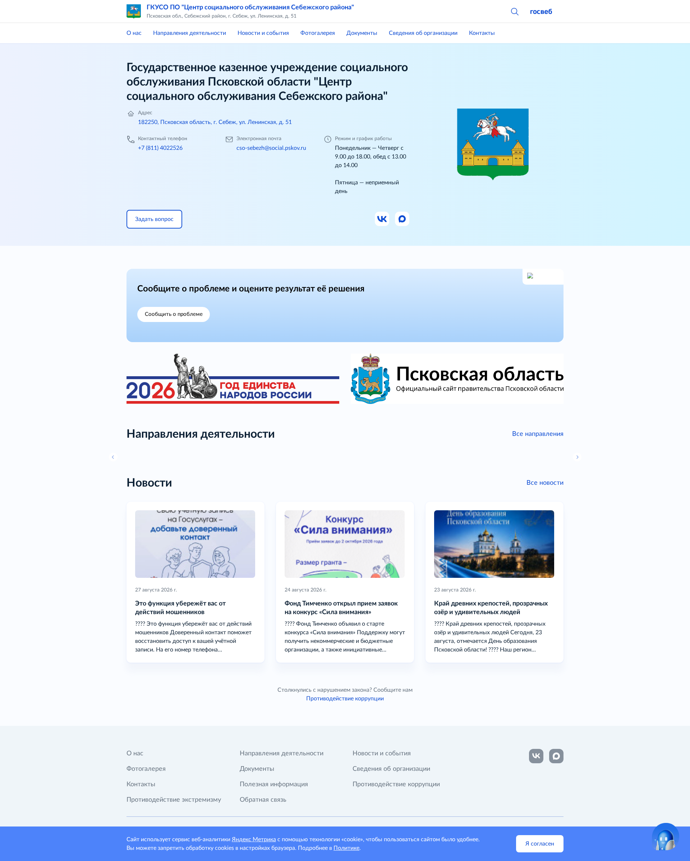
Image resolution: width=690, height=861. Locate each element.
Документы (361, 33)
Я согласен (539, 844)
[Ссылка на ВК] (382, 219)
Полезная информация (274, 784)
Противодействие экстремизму (173, 800)
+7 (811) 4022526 (160, 148)
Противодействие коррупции (345, 698)
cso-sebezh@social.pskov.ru (271, 148)
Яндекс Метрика (254, 839)
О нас (134, 33)
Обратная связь (263, 800)
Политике (346, 848)
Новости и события (263, 33)
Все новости (545, 483)
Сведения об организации (423, 33)
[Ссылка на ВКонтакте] (536, 756)
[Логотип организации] (133, 11)
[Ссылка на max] (556, 756)
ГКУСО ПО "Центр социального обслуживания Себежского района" (250, 7)
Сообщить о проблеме (174, 314)
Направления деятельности (189, 33)
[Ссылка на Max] (402, 219)
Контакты (482, 33)
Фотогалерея (317, 33)
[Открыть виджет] (665, 836)
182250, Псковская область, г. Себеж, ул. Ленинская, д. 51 (215, 122)
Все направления (538, 434)
